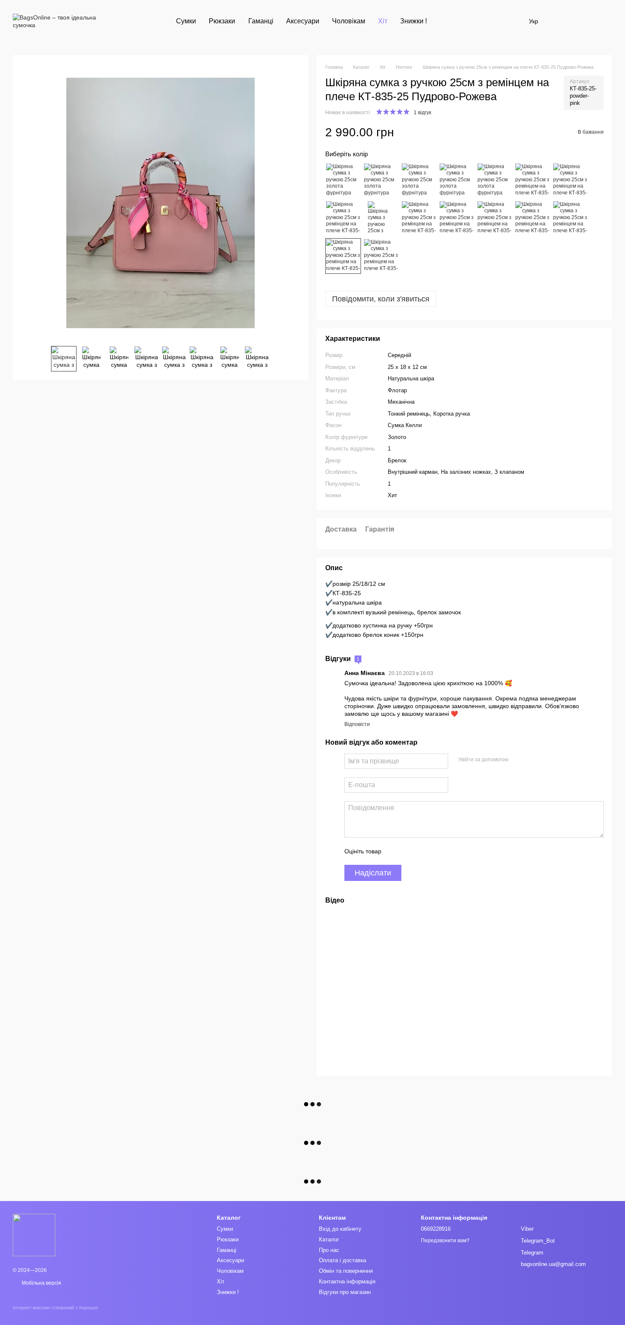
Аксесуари (302, 21)
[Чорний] (343, 180)
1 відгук (422, 112)
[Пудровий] (343, 256)
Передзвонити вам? (445, 1240)
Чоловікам (348, 21)
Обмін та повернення (346, 1271)
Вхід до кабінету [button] (340, 1229)
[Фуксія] (419, 218)
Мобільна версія (40, 1283)
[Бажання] (561, 21)
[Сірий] (532, 218)
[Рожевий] (381, 256)
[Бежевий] (456, 180)
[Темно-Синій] (456, 218)
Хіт (382, 21)
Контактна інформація (347, 1281)
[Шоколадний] (494, 218)
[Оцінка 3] (422, 851)
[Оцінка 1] (395, 851)
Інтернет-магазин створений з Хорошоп (55, 1307)
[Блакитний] (419, 180)
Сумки (186, 21)
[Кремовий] (494, 180)
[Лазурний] (570, 218)
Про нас (329, 1250)
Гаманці (260, 21)
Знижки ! (413, 21)
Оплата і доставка (342, 1260)
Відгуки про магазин (345, 1292)
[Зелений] (381, 218)
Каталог (329, 1239)
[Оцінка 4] (436, 851)
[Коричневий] (570, 180)
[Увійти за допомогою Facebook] (518, 760)
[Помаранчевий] (532, 180)
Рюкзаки (222, 21)
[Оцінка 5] (450, 851)
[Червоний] (381, 180)
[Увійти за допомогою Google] (531, 760)
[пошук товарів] (448, 21)
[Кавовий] (343, 218)
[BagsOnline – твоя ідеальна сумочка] (34, 1235)
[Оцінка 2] (409, 851)
